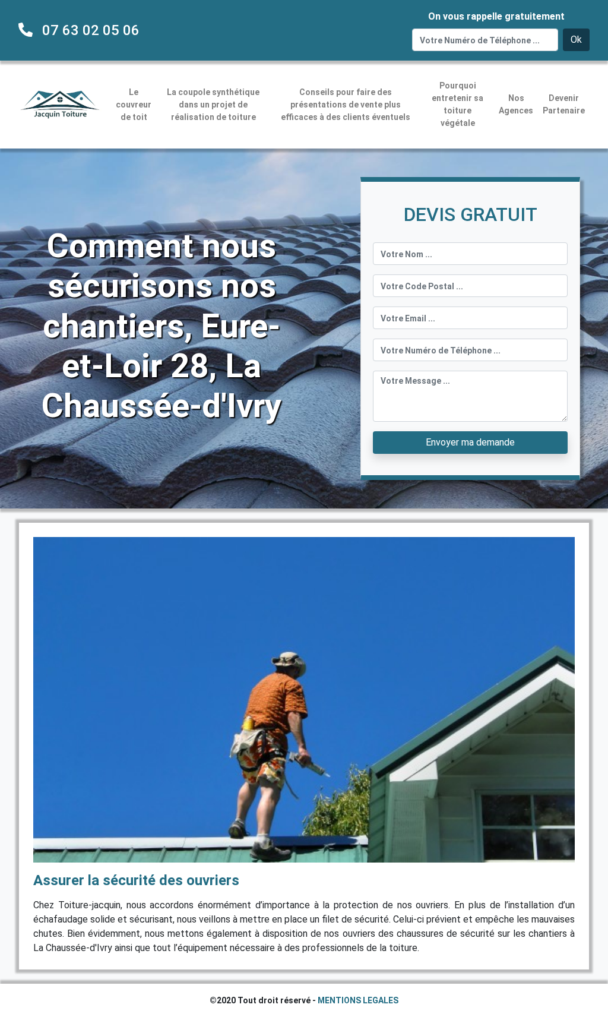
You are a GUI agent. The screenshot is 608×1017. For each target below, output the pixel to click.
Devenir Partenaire (564, 104)
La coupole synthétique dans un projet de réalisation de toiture (213, 104)
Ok (576, 39)
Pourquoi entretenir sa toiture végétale (457, 104)
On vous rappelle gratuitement (496, 16)
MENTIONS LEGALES (358, 1000)
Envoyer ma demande (470, 442)
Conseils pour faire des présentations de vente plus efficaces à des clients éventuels (345, 104)
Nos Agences (516, 104)
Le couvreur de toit (133, 104)
